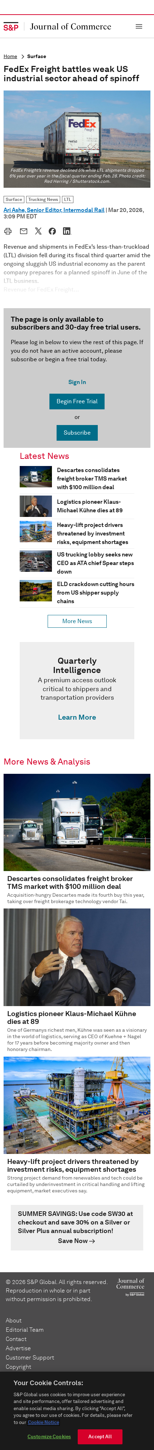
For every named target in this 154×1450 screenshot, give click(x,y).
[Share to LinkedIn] (67, 230)
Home (10, 56)
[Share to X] (38, 231)
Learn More (77, 717)
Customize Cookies (49, 1436)
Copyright (18, 1366)
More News (77, 621)
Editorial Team (25, 1329)
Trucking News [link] (43, 199)
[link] (77, 690)
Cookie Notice (43, 1422)
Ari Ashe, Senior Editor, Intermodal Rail (54, 210)
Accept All (99, 1436)
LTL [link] (67, 199)
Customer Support (30, 1357)
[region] (77, 1411)
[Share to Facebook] (52, 231)
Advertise (18, 1348)
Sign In (77, 382)
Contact (16, 1339)
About (13, 1320)
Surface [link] (14, 199)
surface (36, 56)
